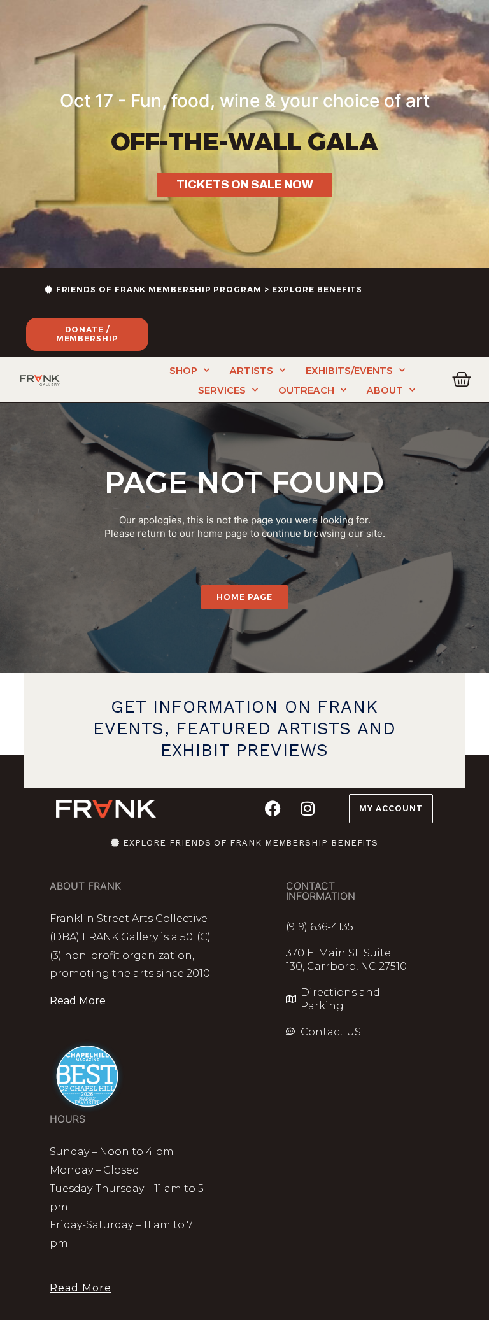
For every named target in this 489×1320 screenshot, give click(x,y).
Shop (183, 370)
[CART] (462, 379)
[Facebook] (272, 809)
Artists (251, 370)
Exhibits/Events (349, 370)
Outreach (306, 390)
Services (222, 390)
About (385, 390)
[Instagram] (307, 809)
